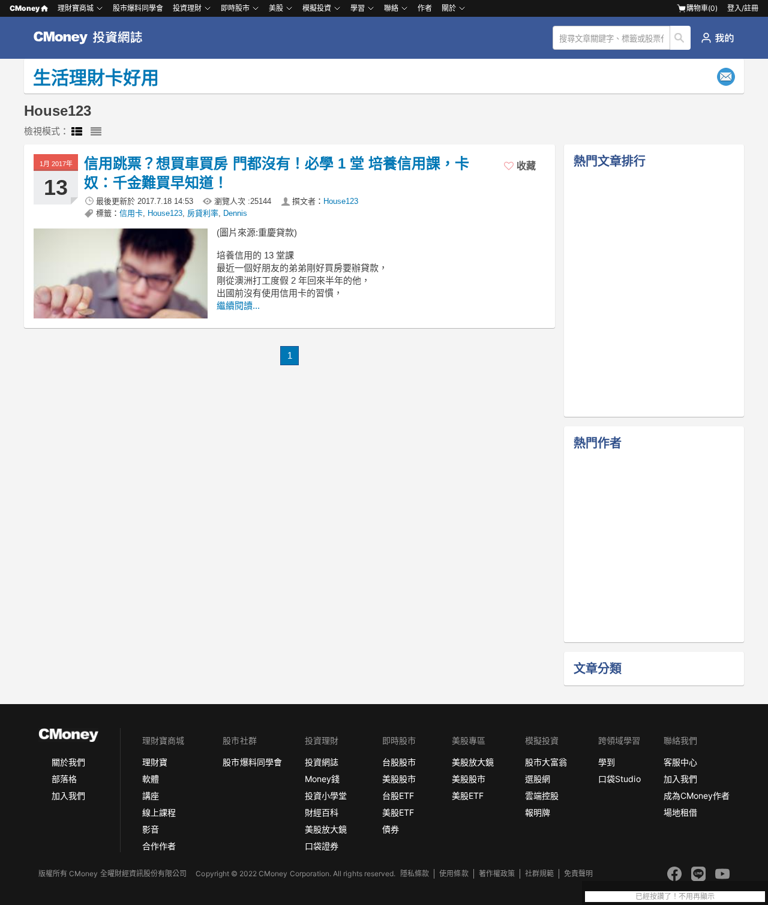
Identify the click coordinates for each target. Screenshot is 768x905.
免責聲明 (578, 873)
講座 (150, 795)
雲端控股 (542, 795)
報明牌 (537, 812)
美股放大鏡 (326, 829)
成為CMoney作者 (697, 795)
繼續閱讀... (238, 305)
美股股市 (399, 779)
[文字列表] (96, 132)
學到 (606, 762)
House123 (340, 201)
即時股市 (235, 8)
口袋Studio (619, 779)
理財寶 (154, 762)
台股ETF (398, 795)
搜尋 (680, 38)
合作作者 (159, 846)
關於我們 (68, 762)
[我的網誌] (717, 38)
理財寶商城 (76, 8)
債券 (390, 829)
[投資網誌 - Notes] (93, 38)
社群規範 (539, 873)
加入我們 (68, 795)
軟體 (150, 779)
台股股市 (399, 762)
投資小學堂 (326, 795)
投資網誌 (321, 762)
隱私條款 (414, 873)
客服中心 (680, 762)
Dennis (235, 213)
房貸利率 (202, 213)
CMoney (25, 8)
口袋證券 (321, 846)
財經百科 (321, 812)
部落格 (64, 779)
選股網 (537, 779)
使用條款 (453, 873)
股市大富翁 (546, 762)
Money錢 (322, 779)
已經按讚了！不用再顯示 (675, 896)
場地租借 (680, 812)
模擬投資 (316, 8)
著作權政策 (497, 873)
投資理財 (187, 8)
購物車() (702, 8)
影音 (150, 829)
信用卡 (131, 213)
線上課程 (159, 812)
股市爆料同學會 (138, 8)
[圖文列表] (76, 132)
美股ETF (398, 812)
